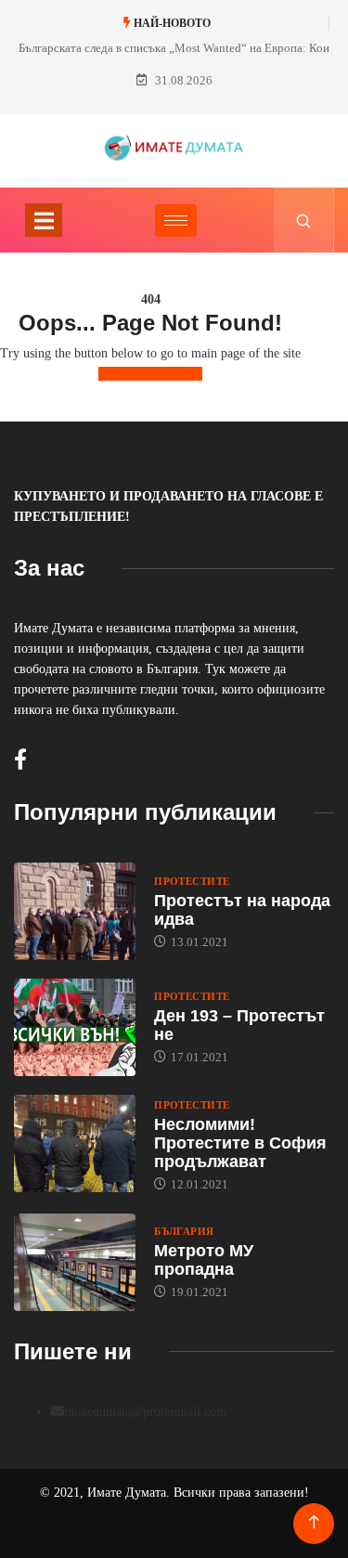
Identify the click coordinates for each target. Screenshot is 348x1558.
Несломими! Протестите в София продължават (240, 1143)
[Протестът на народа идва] (74, 911)
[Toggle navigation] (43, 220)
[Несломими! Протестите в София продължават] (74, 1143)
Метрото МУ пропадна (203, 1260)
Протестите (191, 881)
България (184, 1231)
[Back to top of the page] (314, 1522)
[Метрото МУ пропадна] (74, 1262)
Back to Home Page (150, 374)
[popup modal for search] (304, 220)
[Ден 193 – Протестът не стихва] (74, 1027)
